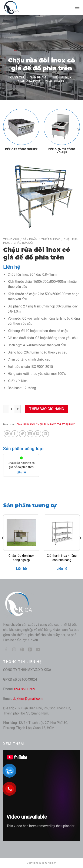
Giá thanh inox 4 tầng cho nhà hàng (62, 558)
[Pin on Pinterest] (37, 433)
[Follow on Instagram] (14, 650)
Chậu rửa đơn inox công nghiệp (21, 558)
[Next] (78, 129)
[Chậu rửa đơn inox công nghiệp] (21, 532)
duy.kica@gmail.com (28, 699)
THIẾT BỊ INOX (61, 77)
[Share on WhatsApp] (7, 433)
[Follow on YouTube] (38, 650)
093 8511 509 (24, 689)
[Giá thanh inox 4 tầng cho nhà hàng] (61, 532)
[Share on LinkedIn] (45, 433)
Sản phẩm (38, 77)
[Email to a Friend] (30, 433)
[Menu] (77, 7)
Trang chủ (16, 77)
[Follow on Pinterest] (22, 650)
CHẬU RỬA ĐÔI (55, 81)
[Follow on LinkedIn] (30, 650)
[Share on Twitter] (22, 433)
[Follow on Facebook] (6, 650)
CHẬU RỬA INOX (28, 81)
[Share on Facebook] (14, 433)
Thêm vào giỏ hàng (46, 409)
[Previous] (5, 129)
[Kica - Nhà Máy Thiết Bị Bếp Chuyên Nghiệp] (24, 7)
